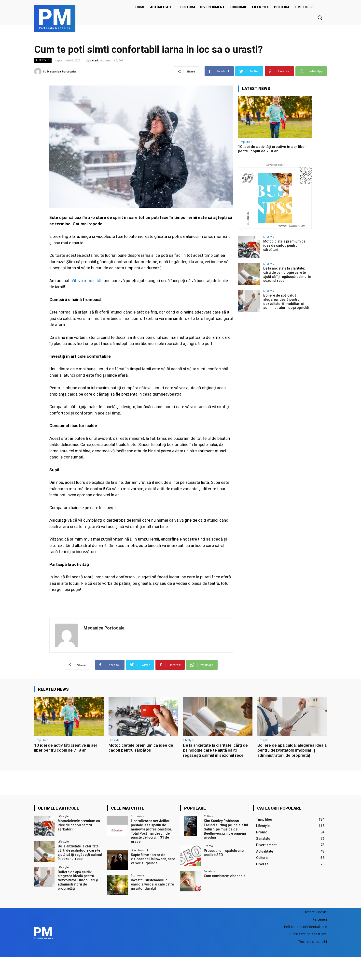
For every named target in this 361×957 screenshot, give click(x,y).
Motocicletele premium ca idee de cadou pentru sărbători (284, 245)
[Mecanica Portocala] (38, 71)
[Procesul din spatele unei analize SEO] (190, 855)
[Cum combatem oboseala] (190, 881)
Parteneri (319, 919)
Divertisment (139, 850)
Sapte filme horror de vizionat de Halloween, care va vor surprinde (153, 859)
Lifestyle (43, 60)
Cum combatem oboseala (224, 876)
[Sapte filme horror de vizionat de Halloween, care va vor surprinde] (117, 860)
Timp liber (245, 141)
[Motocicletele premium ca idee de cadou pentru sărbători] (249, 247)
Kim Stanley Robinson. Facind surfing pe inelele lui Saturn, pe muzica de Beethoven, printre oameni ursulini (226, 829)
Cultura (208, 816)
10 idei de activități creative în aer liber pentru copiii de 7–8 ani (272, 148)
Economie (137, 816)
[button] (320, 17)
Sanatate (209, 871)
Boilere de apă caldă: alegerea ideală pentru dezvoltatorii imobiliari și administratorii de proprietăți (286, 301)
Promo (208, 845)
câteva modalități (86, 280)
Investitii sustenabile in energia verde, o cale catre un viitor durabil (152, 884)
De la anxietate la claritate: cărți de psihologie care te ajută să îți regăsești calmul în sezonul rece (287, 274)
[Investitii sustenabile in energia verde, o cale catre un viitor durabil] (117, 885)
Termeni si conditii (312, 941)
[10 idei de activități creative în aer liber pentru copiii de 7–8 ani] (275, 117)
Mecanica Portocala (61, 71)
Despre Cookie (315, 912)
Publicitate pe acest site (308, 934)
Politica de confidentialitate (305, 926)
